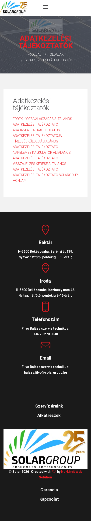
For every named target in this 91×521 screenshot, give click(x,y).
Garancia (49, 489)
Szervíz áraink (49, 406)
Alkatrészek (49, 415)
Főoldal (34, 54)
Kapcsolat (49, 499)
